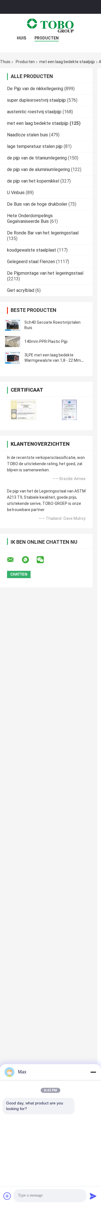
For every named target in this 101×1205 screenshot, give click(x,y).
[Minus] (93, 1072)
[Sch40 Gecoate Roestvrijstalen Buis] (12, 325)
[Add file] (7, 1196)
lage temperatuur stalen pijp (35, 146)
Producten (47, 38)
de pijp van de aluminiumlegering (38, 169)
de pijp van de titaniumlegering (37, 158)
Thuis (5, 61)
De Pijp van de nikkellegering (35, 88)
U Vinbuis (16, 192)
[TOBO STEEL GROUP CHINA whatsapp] (29, 559)
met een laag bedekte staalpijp (67, 61)
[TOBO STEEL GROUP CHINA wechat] (44, 559)
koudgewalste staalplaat (31, 250)
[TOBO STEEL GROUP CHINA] (50, 25)
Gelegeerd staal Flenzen (31, 261)
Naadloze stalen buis (27, 134)
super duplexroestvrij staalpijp (36, 100)
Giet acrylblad (20, 290)
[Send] (93, 1196)
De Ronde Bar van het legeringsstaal (43, 233)
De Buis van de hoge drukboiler (37, 204)
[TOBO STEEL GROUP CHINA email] (14, 559)
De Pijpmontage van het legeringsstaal (45, 273)
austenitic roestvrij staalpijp (34, 111)
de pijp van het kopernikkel (33, 181)
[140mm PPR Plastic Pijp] (12, 341)
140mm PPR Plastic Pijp (46, 341)
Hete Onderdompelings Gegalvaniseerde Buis (30, 218)
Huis (21, 38)
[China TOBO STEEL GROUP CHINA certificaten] (23, 410)
